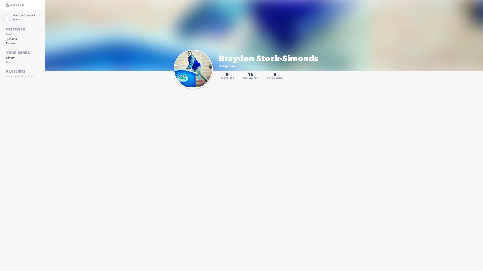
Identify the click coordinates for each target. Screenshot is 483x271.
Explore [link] (10, 43)
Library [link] (10, 57)
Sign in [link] (16, 20)
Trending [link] (11, 39)
